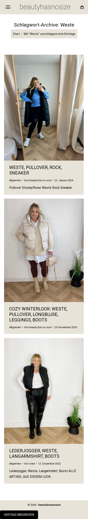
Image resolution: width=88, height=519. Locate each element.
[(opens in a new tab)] (44, 250)
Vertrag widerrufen (19, 514)
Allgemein (15, 180)
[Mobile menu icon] (8, 7)
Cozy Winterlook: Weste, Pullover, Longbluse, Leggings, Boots (38, 314)
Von (37, 180)
